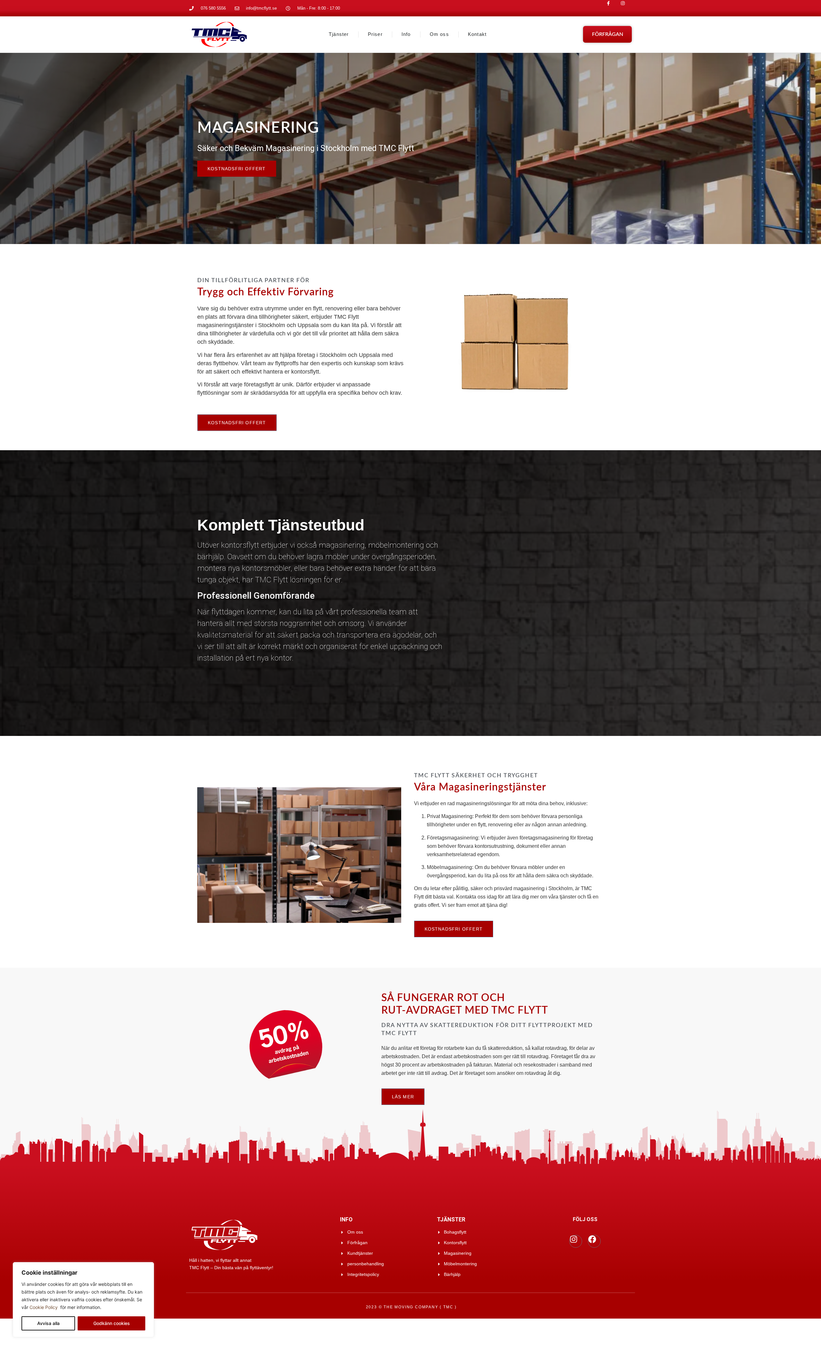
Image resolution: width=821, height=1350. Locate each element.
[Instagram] (628, 8)
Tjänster (339, 34)
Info (406, 34)
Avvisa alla (48, 1323)
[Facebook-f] (613, 8)
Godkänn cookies (111, 1323)
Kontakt (477, 34)
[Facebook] (594, 1241)
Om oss (439, 34)
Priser (375, 34)
